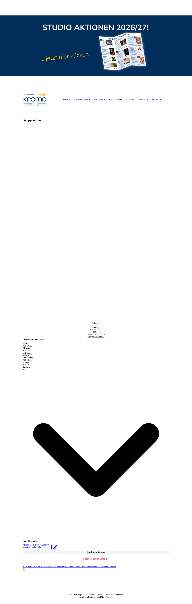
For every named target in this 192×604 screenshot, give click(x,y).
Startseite (66, 99)
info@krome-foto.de (96, 337)
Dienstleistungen (81, 99)
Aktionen (130, 99)
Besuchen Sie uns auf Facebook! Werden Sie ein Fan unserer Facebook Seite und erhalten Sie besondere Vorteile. (69, 566)
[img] (96, 46)
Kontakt (155, 99)
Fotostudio (98, 99)
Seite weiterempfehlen (113, 594)
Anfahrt (100, 594)
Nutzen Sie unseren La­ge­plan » (96, 559)
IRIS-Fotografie (115, 99)
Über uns (141, 99)
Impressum (83, 594)
